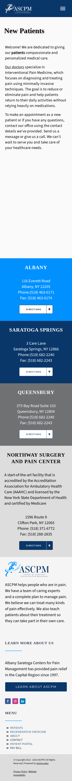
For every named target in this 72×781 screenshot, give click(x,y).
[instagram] (15, 701)
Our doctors (14, 67)
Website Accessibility (25, 773)
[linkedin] (22, 701)
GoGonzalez (43, 763)
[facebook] (8, 701)
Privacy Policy (20, 771)
